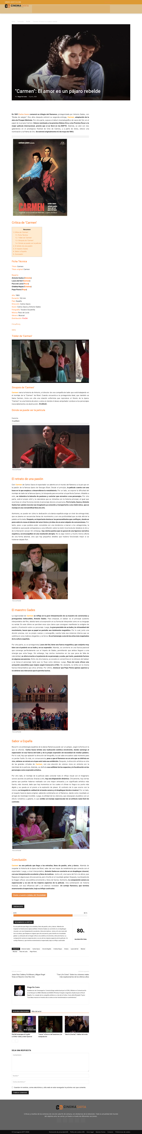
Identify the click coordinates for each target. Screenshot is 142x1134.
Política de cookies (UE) (77, 1132)
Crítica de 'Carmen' (20, 232)
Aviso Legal (90, 1132)
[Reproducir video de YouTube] (50, 361)
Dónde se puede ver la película (28, 243)
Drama (66, 949)
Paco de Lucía (23, 951)
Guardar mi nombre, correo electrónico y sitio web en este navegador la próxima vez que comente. (50, 1087)
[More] (39, 106)
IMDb (14, 330)
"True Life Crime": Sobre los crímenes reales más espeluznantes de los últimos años (73, 976)
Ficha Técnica (21, 235)
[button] (121, 2)
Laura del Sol (74, 949)
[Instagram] (29, 1001)
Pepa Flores (33, 951)
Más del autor (36, 1011)
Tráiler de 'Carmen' (23, 238)
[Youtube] (83, 1120)
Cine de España (46, 949)
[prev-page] (13, 1041)
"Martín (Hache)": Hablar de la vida (76, 1034)
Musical (15, 951)
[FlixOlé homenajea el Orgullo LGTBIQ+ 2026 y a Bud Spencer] (24, 1024)
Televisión (20, 21)
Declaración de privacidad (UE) (58, 1132)
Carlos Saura (24, 114)
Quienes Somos (100, 1132)
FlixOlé (28, 21)
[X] (19, 106)
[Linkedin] (24, 106)
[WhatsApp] (34, 106)
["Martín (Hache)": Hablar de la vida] (77, 1024)
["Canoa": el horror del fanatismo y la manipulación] (50, 1024)
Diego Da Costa (22, 96)
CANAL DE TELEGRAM (36, 895)
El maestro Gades (20, 249)
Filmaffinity (16, 324)
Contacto (110, 1132)
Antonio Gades (26, 949)
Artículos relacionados (21, 1011)
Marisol (83, 949)
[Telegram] (29, 106)
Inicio (13, 21)
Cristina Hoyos (57, 949)
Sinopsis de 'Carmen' (24, 240)
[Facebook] (14, 106)
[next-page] (16, 1041)
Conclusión (18, 254)
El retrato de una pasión (22, 246)
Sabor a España (20, 251)
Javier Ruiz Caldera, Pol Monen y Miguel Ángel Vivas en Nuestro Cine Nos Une (28, 976)
